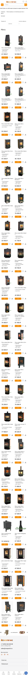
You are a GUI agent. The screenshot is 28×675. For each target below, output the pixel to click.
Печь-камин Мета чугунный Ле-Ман (5, 74)
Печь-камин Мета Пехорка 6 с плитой (6, 615)
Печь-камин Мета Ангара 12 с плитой (19, 315)
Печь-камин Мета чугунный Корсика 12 (20, 48)
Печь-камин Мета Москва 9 (19, 179)
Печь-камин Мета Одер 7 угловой (20, 561)
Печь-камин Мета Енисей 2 (5, 479)
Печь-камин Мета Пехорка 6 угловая (19, 589)
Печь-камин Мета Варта (21, 151)
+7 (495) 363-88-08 (7, 644)
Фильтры (10, 23)
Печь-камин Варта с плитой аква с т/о (19, 452)
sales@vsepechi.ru (6, 648)
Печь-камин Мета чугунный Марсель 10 (20, 74)
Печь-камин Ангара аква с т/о (6, 452)
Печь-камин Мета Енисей (19, 261)
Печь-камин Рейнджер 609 (20, 534)
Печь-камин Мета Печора (5, 370)
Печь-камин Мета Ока (6, 342)
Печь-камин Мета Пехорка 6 (19, 370)
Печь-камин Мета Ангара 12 (19, 397)
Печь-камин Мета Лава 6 (7, 206)
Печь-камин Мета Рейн (7, 397)
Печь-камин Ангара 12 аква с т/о (20, 425)
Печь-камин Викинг (6, 47)
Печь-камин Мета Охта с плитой (20, 343)
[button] (26, 673)
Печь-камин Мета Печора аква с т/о (19, 507)
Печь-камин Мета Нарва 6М (5, 233)
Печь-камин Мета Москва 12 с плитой (19, 479)
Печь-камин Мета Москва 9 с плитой (6, 507)
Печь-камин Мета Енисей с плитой (5, 261)
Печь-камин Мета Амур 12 (7, 425)
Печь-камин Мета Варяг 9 (21, 233)
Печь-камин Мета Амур (7, 123)
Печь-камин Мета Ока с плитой (7, 152)
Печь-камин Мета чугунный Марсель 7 (6, 99)
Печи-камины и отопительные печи (15, 11)
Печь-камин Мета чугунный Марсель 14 (20, 99)
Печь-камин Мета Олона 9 (19, 615)
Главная (3, 11)
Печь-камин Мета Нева (20, 287)
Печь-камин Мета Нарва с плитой (5, 288)
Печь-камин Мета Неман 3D (5, 315)
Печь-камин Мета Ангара (19, 124)
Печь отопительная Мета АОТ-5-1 (6, 534)
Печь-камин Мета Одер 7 (7, 561)
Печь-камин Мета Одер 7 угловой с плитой (7, 589)
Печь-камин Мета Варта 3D (7, 179)
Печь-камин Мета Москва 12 (19, 206)
